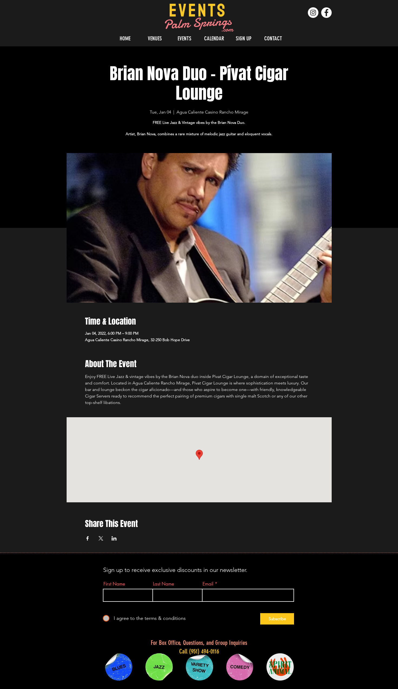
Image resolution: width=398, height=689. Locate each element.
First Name (114, 584)
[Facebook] (326, 12)
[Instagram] (313, 12)
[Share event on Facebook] (87, 538)
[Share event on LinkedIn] (114, 538)
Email (208, 584)
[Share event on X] (100, 538)
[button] (155, 38)
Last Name (163, 584)
